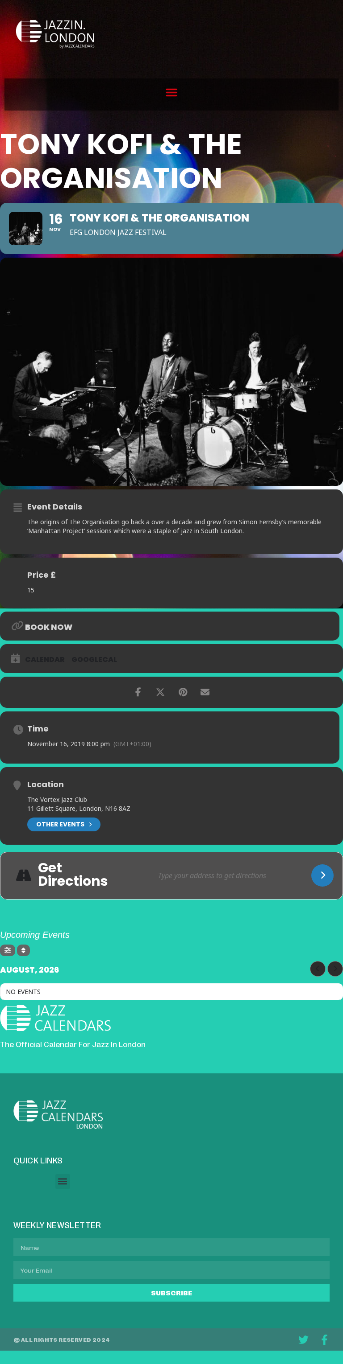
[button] (171, 92)
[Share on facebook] (138, 692)
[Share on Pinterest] (183, 692)
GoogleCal (94, 659)
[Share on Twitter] (160, 692)
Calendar (45, 659)
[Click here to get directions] (322, 875)
